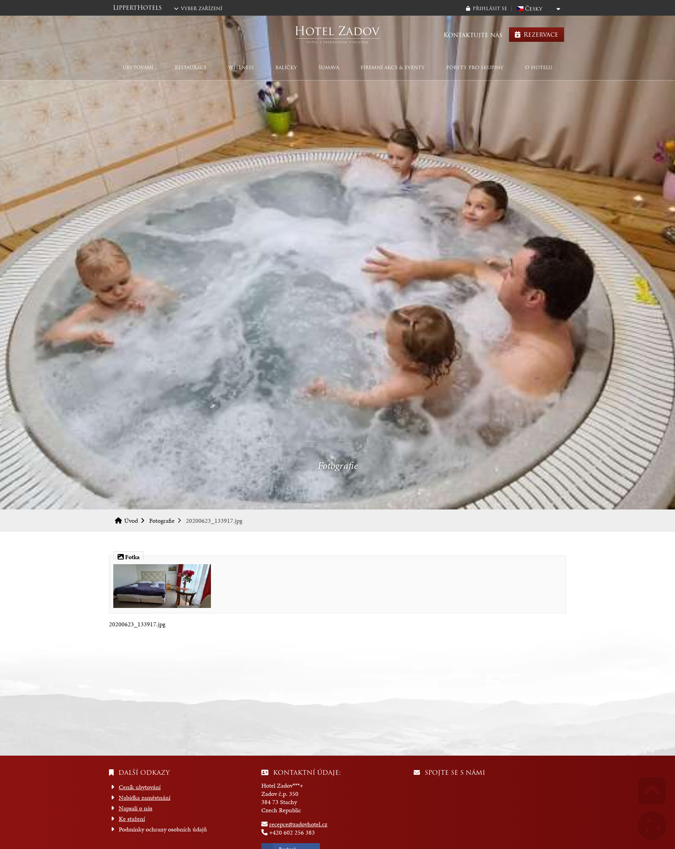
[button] (486, 8)
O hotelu (538, 67)
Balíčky (286, 67)
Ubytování (138, 67)
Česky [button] (533, 8)
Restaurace (191, 67)
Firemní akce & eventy (393, 67)
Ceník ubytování (140, 787)
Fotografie (162, 520)
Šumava (328, 67)
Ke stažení (132, 818)
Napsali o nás (135, 808)
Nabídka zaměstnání (144, 797)
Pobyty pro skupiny (475, 67)
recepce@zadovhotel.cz (298, 824)
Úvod (337, 34)
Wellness (241, 67)
